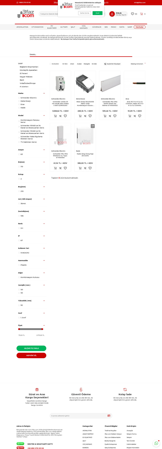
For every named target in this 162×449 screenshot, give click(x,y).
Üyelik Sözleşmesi (111, 444)
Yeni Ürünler (131, 441)
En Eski (94, 64)
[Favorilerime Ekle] (65, 116)
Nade (23, 108)
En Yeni (65, 64)
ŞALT (73, 27)
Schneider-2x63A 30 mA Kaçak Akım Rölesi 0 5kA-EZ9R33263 (60, 103)
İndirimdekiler (131, 444)
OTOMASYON (37, 27)
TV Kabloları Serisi (29, 142)
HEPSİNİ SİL (31, 355)
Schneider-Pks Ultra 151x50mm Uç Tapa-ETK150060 (60, 155)
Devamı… (33, 54)
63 (22, 154)
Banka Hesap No (110, 441)
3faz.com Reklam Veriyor (113, 434)
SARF (130, 27)
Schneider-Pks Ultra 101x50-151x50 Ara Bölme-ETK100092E (110, 103)
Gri (22, 228)
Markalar (140, 27)
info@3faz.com (139, 2)
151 (22, 293)
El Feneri (24, 73)
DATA (121, 27)
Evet (97, 13)
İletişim (129, 437)
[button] (156, 443)
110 (22, 167)
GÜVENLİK (96, 27)
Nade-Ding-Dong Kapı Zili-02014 (85, 155)
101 (22, 290)
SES (106, 27)
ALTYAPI (64, 27)
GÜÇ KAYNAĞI (84, 27)
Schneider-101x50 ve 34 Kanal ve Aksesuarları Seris (32, 126)
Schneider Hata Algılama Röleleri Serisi (31, 137)
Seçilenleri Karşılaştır (113, 64)
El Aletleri (24, 87)
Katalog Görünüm (137, 64)
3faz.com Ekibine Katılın (113, 437)
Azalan (79, 64)
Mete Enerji (26, 101)
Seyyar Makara (26, 77)
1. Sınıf (23, 317)
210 (22, 191)
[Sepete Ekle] (55, 116)
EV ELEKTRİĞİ (52, 27)
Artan (72, 64)
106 (22, 216)
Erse (22, 104)
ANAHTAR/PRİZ (88, 434)
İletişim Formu (132, 434)
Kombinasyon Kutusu (30, 277)
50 (22, 305)
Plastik (24, 265)
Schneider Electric (29, 98)
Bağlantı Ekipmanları (29, 67)
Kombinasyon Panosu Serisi (30, 121)
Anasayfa (130, 430)
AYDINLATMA (22, 27)
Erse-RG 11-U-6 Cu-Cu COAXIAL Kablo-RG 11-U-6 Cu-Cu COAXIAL (135, 103)
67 (22, 240)
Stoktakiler (55, 64)
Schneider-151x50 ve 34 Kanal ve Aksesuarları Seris (32, 132)
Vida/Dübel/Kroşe (27, 83)
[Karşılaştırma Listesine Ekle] (60, 116)
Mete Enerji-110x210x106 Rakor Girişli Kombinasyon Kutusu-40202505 (85, 103)
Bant (22, 80)
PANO (113, 27)
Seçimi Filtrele (31, 348)
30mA (23, 203)
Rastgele (87, 64)
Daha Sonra (84, 13)
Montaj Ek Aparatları (28, 70)
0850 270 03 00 (25, 2)
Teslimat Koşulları (110, 430)
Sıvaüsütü (25, 253)
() (136, 14)
